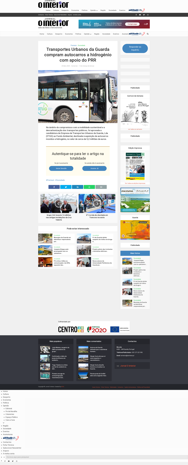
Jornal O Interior (128, 366)
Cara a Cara (10, 420)
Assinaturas (126, 34)
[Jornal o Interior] (53, 4)
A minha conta (77, 14)
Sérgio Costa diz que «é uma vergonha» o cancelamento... (97, 358)
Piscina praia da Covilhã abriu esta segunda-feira (98, 374)
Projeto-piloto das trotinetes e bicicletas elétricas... (140, 273)
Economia (75, 10)
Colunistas (10, 414)
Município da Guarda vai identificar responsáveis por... (62, 239)
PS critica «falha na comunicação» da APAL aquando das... (62, 263)
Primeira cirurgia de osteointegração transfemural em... (58, 375)
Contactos (41, 14)
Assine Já (94, 168)
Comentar (74, 66)
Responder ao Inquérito (135, 48)
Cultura (56, 10)
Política (84, 10)
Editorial (9, 408)
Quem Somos (96, 387)
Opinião (93, 10)
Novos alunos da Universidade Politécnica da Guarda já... (102, 263)
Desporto (65, 10)
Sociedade (112, 10)
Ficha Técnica (49, 14)
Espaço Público (12, 417)
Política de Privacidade (143, 387)
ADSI (62, 386)
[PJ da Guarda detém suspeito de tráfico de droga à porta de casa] (128, 282)
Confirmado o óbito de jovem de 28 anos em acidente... (59, 358)
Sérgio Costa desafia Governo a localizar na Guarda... (97, 367)
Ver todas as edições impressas (135, 183)
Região (103, 10)
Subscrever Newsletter (60, 14)
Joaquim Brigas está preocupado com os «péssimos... (61, 251)
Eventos (122, 10)
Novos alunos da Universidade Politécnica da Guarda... (139, 294)
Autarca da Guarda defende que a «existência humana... (98, 349)
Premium (74, 45)
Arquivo (70, 14)
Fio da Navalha (11, 411)
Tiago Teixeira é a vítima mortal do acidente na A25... (59, 367)
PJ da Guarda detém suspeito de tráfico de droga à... (102, 239)
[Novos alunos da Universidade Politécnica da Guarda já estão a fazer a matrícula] (128, 291)
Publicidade (113, 387)
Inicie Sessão (61, 168)
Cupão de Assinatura (130, 387)
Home (48, 10)
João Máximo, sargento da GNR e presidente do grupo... (60, 349)
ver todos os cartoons (135, 129)
